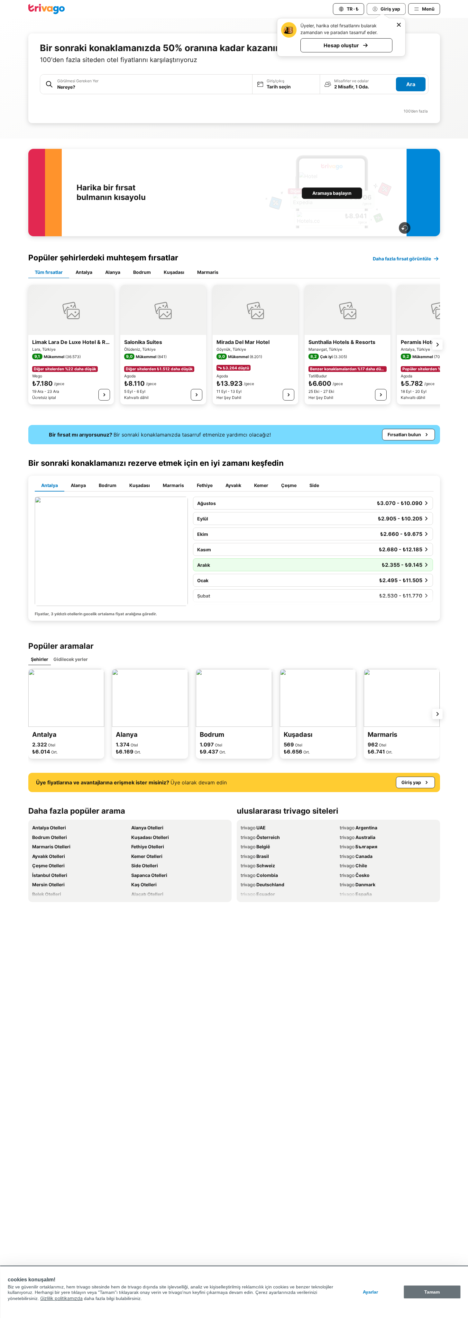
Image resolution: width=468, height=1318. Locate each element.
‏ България (358, 846)
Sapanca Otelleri (149, 875)
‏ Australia (357, 837)
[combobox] (152, 87)
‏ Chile (353, 865)
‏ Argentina (358, 827)
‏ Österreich (260, 837)
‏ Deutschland (262, 884)
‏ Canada (356, 856)
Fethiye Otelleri (147, 846)
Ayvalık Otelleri (48, 856)
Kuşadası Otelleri (150, 837)
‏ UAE (253, 827)
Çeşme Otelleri (48, 865)
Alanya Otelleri (147, 827)
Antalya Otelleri (49, 827)
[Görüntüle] (104, 395)
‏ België (255, 846)
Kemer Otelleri (146, 856)
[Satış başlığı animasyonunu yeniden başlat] (404, 228)
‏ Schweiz (258, 865)
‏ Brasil (255, 856)
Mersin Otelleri (48, 884)
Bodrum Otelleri (49, 837)
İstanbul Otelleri (49, 875)
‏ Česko (355, 875)
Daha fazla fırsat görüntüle (402, 258)
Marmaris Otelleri (51, 846)
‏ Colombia (259, 875)
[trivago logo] (46, 9)
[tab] (48, 272)
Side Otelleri (144, 865)
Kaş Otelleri (144, 884)
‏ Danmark (357, 884)
